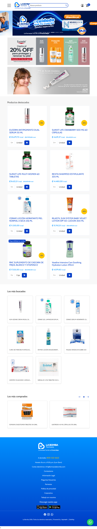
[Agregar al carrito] (26, 142)
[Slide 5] (53, 32)
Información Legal (48, 475)
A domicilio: (48, 458)
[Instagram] (48, 515)
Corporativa (48, 493)
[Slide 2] (40, 32)
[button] (80, 397)
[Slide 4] (48, 32)
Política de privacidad (48, 489)
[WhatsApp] (52, 515)
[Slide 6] (57, 32)
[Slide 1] (35, 32)
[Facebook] (45, 515)
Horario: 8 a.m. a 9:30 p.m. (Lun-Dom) (48, 462)
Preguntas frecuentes (48, 480)
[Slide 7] (61, 32)
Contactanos (48, 471)
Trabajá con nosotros (48, 497)
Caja (18, 275)
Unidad (19, 143)
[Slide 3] (44, 32)
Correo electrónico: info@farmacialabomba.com (48, 467)
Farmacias (48, 484)
